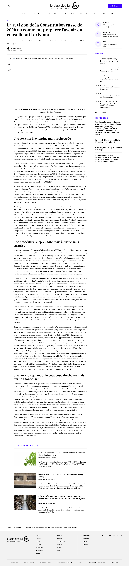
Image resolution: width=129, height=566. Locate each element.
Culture (73, 14)
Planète (59, 544)
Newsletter (86, 535)
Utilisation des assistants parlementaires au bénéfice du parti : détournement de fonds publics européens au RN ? (107, 158)
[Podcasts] (98, 24)
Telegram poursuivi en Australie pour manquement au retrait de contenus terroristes (110, 70)
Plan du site (115, 562)
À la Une (17, 14)
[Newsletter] (98, 34)
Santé (59, 547)
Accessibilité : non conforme (97, 562)
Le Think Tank (114, 6)
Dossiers (88, 14)
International (58, 14)
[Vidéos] (98, 43)
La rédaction (17, 48)
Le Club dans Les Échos (107, 14)
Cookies (81, 562)
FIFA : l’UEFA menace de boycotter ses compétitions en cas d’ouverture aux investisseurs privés (110, 79)
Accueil (9, 527)
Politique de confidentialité (65, 562)
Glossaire (86, 538)
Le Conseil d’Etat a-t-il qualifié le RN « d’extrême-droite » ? (107, 141)
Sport (66, 14)
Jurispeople (39, 550)
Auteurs (38, 535)
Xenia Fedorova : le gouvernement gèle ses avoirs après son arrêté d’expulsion (110, 88)
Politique (41, 14)
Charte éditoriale (29, 562)
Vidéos (85, 541)
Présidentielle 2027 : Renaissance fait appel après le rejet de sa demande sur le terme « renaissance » (110, 104)
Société (49, 14)
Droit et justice (61, 541)
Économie (32, 14)
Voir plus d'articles (100, 112)
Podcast (85, 544)
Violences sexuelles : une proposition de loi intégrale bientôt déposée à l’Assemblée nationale (109, 61)
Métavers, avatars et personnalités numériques (108, 148)
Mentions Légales (45, 562)
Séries (96, 14)
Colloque (38, 538)
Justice (24, 14)
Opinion (81, 14)
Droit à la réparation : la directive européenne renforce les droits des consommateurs (110, 96)
